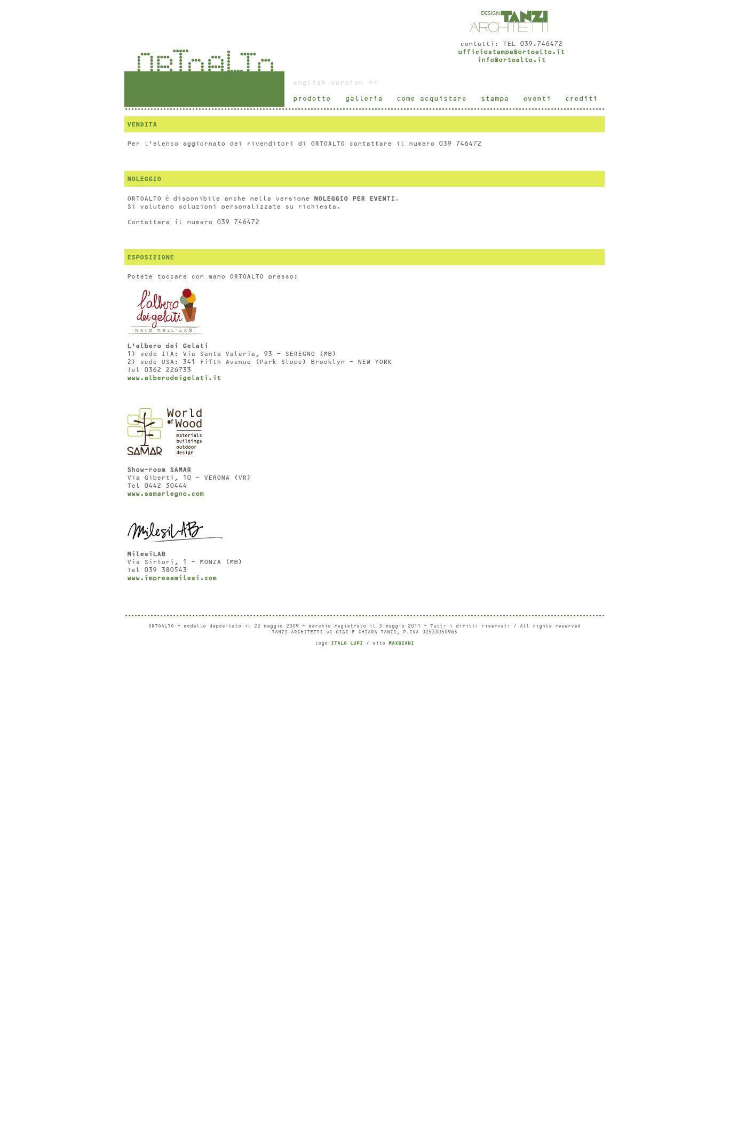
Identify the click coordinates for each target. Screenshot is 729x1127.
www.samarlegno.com (165, 493)
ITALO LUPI (347, 643)
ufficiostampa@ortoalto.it (511, 51)
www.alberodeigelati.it (174, 378)
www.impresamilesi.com (172, 578)
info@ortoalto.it (511, 60)
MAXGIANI (401, 643)
